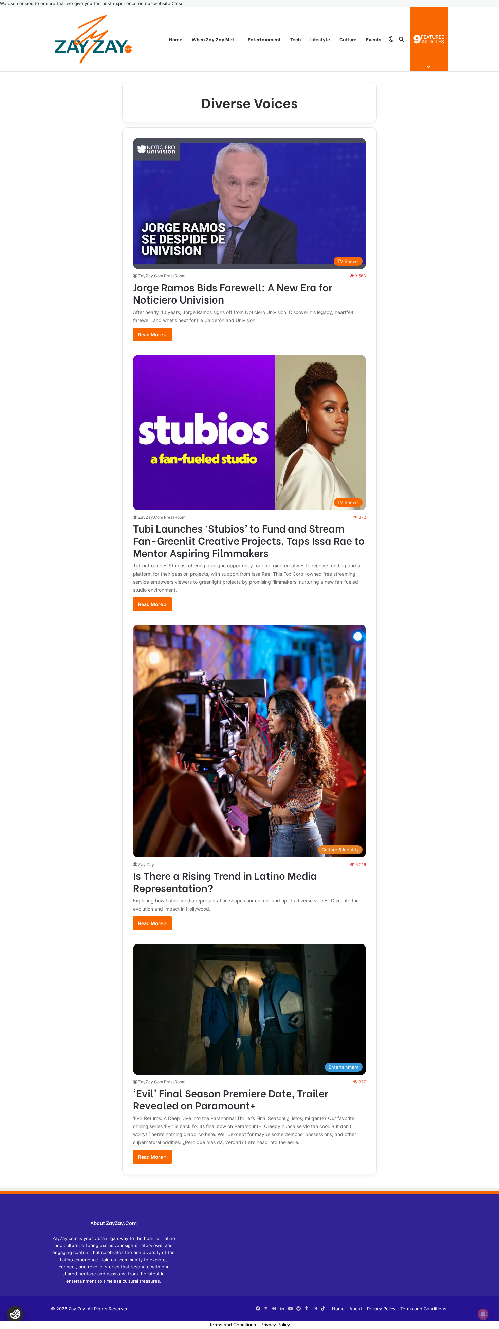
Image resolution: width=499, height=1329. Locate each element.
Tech (295, 39)
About (355, 1308)
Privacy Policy (381, 1308)
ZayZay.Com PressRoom (161, 275)
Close (178, 3)
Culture (347, 39)
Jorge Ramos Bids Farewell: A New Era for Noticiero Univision (232, 292)
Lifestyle (320, 39)
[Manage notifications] (483, 1314)
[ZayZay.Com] (93, 39)
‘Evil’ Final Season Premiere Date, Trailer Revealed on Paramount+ (230, 1098)
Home (175, 39)
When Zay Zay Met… (215, 39)
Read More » (152, 334)
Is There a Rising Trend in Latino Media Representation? (225, 881)
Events (373, 39)
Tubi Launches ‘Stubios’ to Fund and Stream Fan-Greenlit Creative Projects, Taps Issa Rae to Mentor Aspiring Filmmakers (249, 540)
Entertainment (264, 39)
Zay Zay (146, 864)
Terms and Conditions (423, 1308)
